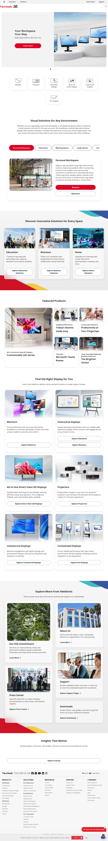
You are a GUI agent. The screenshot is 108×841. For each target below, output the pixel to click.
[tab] (48, 69)
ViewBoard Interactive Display (10, 791)
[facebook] (33, 773)
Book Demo (90, 2)
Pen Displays (5, 798)
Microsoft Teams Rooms (30, 811)
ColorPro (26, 819)
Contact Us (69, 783)
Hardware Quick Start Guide (74, 790)
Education (12, 2)
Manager (4, 806)
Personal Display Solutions (30, 824)
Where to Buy (91, 795)
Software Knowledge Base (73, 793)
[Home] (4, 2)
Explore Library (54, 761)
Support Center (70, 785)
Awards (90, 790)
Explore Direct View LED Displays (28, 504)
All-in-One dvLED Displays (9, 793)
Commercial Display (7, 796)
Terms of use (53, 834)
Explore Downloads (68, 718)
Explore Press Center (18, 709)
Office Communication (29, 804)
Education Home (28, 785)
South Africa (95, 773)
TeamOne (5, 811)
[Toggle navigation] (105, 6)
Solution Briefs (49, 788)
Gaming (25, 822)
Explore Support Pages (69, 693)
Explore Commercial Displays (29, 562)
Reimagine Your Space (29, 827)
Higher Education (28, 788)
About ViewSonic (92, 783)
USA (75, 838)
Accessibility (60, 834)
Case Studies (48, 785)
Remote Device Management (31, 806)
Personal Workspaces (29, 801)
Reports (47, 795)
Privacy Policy (46, 834)
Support (101, 2)
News (89, 793)
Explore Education (79, 438)
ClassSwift (5, 809)
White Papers (48, 793)
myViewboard (6, 804)
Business (23, 2)
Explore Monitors (29, 445)
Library (47, 783)
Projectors (5, 788)
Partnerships (91, 800)
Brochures (48, 790)
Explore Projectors (79, 504)
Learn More (14, 658)
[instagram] (46, 773)
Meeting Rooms (27, 799)
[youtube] (40, 773)
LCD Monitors (6, 785)
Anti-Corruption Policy (94, 798)
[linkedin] (43, 773)
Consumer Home (28, 817)
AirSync (4, 814)
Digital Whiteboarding (29, 809)
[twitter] (36, 773)
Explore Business (79, 445)
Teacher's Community (29, 791)
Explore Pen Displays (79, 562)
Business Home (27, 796)
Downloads (69, 788)
